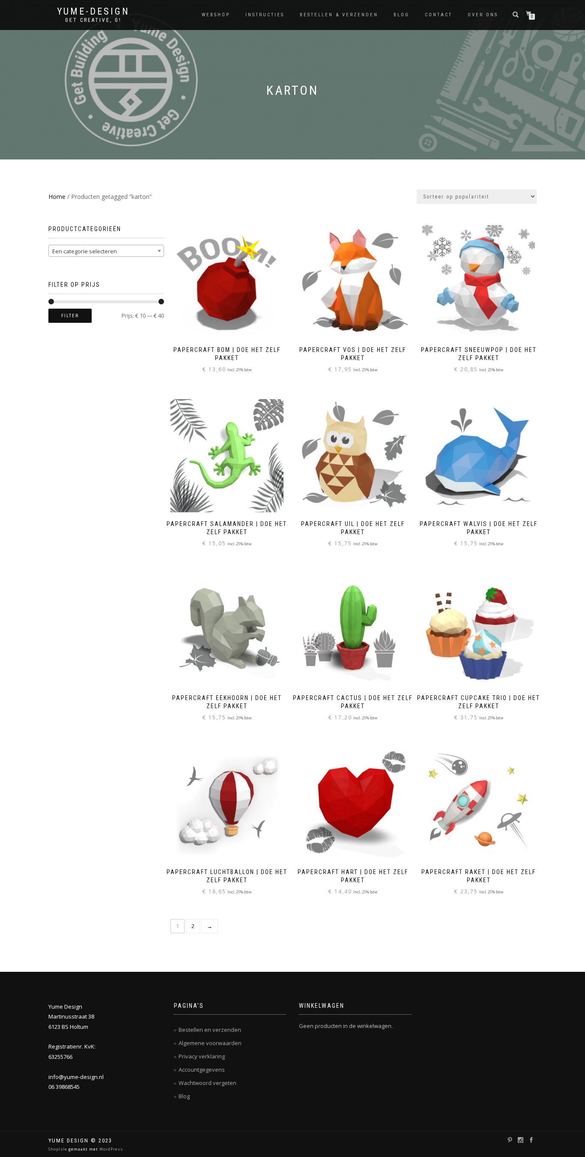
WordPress (110, 1149)
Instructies (264, 15)
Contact (438, 15)
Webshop (216, 15)
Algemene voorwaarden (210, 1043)
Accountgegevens (202, 1069)
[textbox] (106, 251)
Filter (70, 316)
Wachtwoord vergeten (207, 1083)
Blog (401, 15)
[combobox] (106, 251)
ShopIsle (58, 1149)
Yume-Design (93, 11)
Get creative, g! (93, 20)
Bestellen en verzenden (210, 1030)
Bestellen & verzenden (339, 15)
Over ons (483, 15)
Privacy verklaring (202, 1056)
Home (57, 196)
